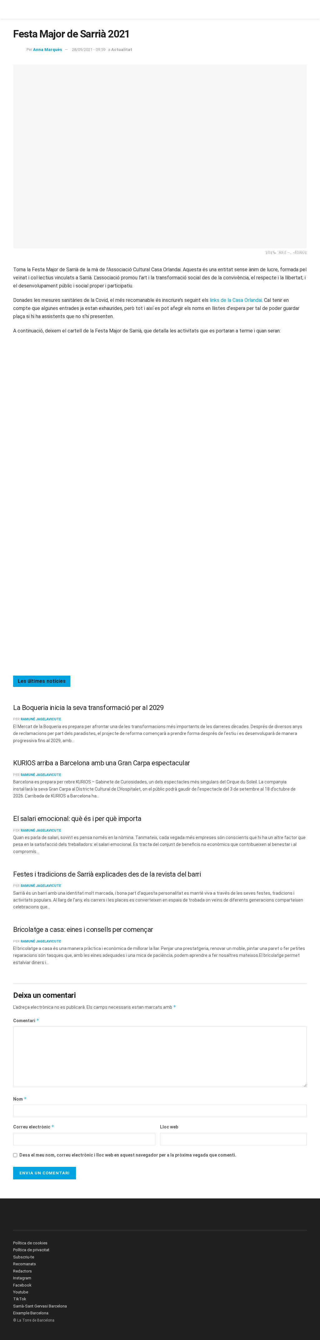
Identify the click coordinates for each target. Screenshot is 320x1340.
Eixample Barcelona (30, 1313)
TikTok (19, 1299)
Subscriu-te (23, 1257)
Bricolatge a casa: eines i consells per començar (83, 929)
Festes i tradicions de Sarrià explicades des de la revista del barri (107, 874)
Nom (20, 1099)
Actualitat (121, 49)
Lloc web (169, 1126)
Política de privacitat (31, 1250)
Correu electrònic (33, 1127)
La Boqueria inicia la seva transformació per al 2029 (88, 708)
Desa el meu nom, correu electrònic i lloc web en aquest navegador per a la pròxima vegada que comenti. (127, 1155)
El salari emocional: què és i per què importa (77, 818)
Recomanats (24, 1264)
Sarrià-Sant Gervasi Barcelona (40, 1306)
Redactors (22, 1271)
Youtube (20, 1292)
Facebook (22, 1285)
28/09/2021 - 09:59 (88, 49)
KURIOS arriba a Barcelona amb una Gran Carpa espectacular (101, 763)
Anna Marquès (47, 49)
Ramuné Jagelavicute (41, 719)
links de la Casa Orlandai (235, 300)
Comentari (26, 1020)
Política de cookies (30, 1243)
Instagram (22, 1278)
